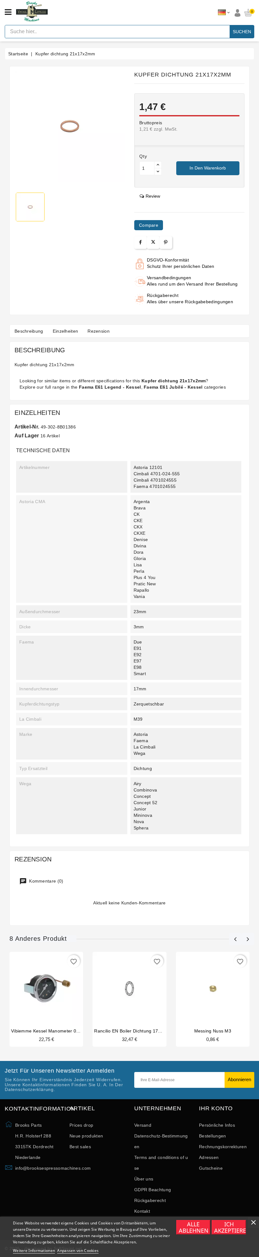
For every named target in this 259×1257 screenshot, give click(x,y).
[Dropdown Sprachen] (224, 12)
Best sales (80, 1146)
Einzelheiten (65, 331)
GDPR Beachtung (152, 1189)
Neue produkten (86, 1135)
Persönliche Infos (217, 1125)
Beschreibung (29, 331)
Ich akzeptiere (230, 1227)
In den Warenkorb (208, 167)
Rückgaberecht (150, 1200)
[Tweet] (153, 242)
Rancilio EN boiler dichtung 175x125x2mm (139, 1030)
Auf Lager (27, 435)
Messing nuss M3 (213, 1030)
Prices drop (81, 1125)
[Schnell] (58, 988)
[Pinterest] (165, 242)
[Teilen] (140, 242)
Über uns (143, 1178)
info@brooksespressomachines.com (53, 1168)
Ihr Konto (216, 1109)
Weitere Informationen (34, 1250)
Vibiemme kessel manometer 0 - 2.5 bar (53, 1030)
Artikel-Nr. (27, 426)
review (153, 196)
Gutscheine (211, 1168)
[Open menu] (8, 12)
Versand (142, 1125)
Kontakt (142, 1211)
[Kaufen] (34, 988)
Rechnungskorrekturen (223, 1146)
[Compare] (45, 988)
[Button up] (158, 165)
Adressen (209, 1157)
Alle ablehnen (193, 1227)
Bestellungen (212, 1135)
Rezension (98, 331)
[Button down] (158, 171)
